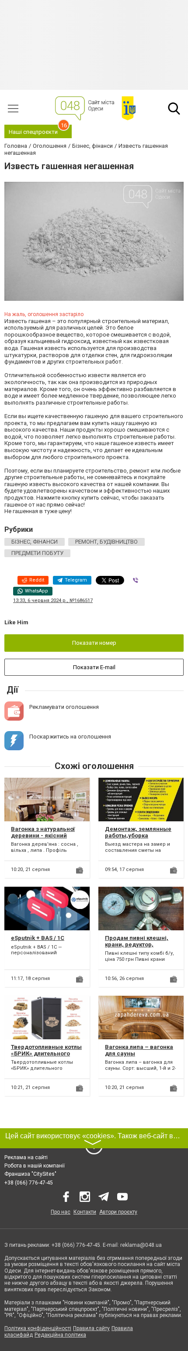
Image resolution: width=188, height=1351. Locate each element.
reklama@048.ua (141, 1245)
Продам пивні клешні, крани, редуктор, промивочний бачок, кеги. (136, 948)
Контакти (84, 1212)
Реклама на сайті (26, 1157)
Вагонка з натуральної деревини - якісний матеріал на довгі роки (44, 836)
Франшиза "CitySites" (30, 1174)
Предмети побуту (37, 553)
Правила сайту (91, 1328)
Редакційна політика (60, 1335)
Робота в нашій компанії (34, 1166)
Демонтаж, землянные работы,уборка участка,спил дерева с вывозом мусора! (138, 839)
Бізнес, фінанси (34, 541)
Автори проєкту (118, 1212)
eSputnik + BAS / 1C (37, 938)
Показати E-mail (94, 667)
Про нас (60, 1212)
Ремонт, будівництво (106, 541)
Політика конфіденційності (37, 1328)
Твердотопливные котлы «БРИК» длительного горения (46, 1054)
